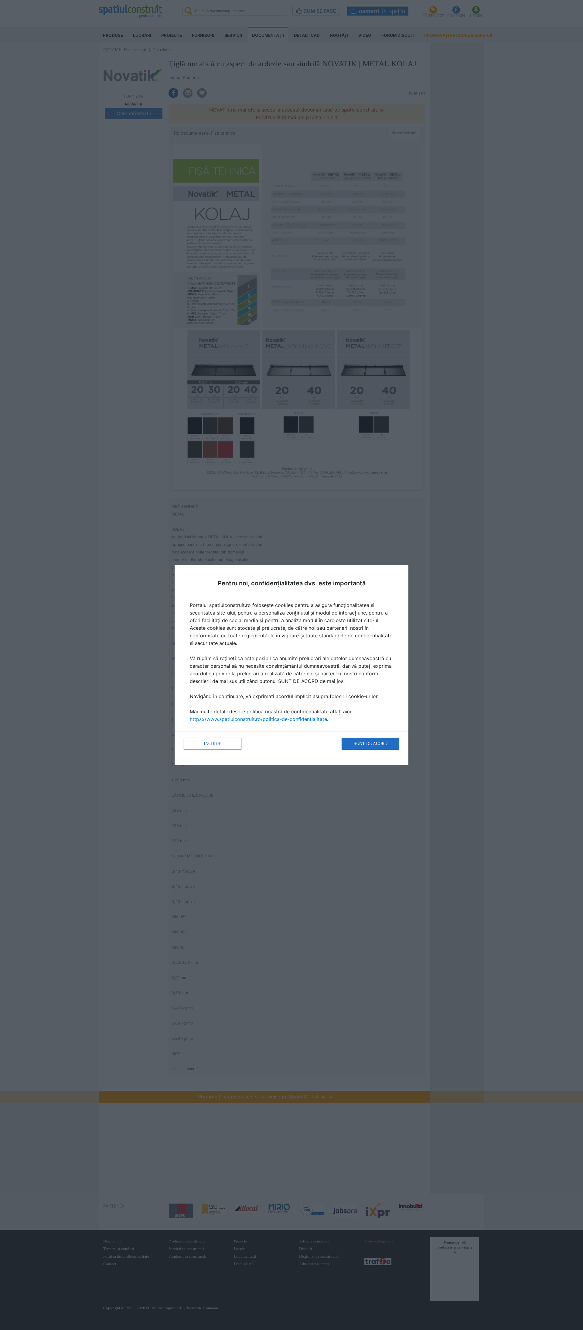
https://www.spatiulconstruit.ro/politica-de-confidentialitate (258, 719)
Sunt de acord (370, 743)
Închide (212, 743)
